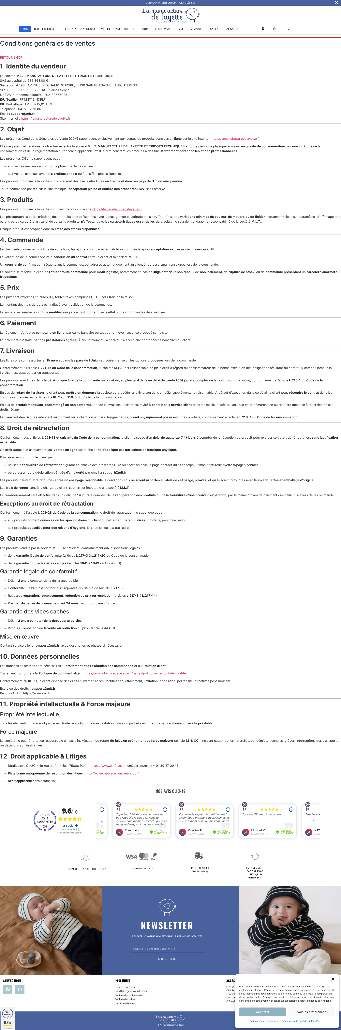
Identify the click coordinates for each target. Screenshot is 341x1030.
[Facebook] (7, 989)
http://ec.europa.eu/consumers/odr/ (112, 773)
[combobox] (312, 29)
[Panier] (274, 29)
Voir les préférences (311, 1012)
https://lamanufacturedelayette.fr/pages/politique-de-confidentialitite (134, 673)
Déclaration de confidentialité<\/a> (301, 1021)
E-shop (230, 986)
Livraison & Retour (124, 1003)
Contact (230, 993)
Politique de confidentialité (128, 995)
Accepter (262, 1012)
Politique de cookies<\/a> (264, 1021)
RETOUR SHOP (11, 57)
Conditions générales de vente (131, 991)
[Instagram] (19, 989)
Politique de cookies (125, 999)
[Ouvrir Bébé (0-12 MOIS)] (56, 29)
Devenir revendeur (125, 987)
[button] (333, 979)
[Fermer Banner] (336, 2)
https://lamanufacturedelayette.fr (45, 118)
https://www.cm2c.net (107, 766)
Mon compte (233, 997)
